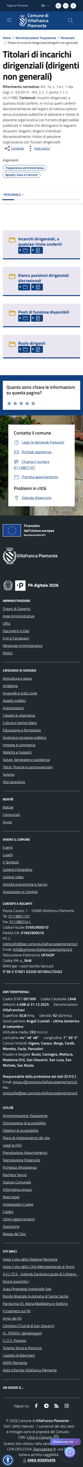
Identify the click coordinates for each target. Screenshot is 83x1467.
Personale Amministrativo (22, 645)
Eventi (8, 847)
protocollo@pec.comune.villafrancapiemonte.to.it (40, 944)
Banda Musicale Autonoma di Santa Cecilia (35, 1296)
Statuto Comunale (17, 1182)
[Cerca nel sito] (70, 20)
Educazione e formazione (22, 730)
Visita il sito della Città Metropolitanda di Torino (38, 1266)
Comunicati (11, 814)
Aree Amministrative (18, 616)
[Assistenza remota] (56, 1437)
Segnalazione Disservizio (21, 1160)
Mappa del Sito (14, 1234)
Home (7, 37)
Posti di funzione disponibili (43, 312)
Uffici (6, 623)
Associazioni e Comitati (20, 891)
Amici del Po (12, 1318)
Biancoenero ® (44, 1449)
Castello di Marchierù (19, 1355)
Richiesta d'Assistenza (20, 1167)
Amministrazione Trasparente (35, 37)
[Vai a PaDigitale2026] (31, 585)
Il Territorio (11, 862)
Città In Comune (39, 1437)
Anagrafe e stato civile (20, 693)
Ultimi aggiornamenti (19, 1219)
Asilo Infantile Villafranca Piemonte (30, 1370)
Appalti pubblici (14, 700)
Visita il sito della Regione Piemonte (30, 1259)
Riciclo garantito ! (16, 1281)
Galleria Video (13, 877)
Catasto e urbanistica (19, 715)
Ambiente (10, 685)
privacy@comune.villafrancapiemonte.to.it (45, 1082)
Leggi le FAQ (12, 1145)
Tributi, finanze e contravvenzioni (28, 767)
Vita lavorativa (14, 782)
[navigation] (9, 20)
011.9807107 (19, 916)
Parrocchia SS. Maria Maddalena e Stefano (35, 1303)
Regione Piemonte (17, 5)
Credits (8, 1211)
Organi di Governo (16, 608)
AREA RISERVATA (41, 1460)
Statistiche (11, 1226)
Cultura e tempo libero (20, 722)
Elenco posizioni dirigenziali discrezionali (43, 278)
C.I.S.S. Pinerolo (14, 1340)
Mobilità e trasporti (17, 752)
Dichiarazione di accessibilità (24, 1123)
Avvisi (7, 822)
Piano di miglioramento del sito (26, 1138)
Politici (8, 653)
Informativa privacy (17, 1189)
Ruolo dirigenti (31, 343)
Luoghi (8, 854)
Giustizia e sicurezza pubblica (24, 737)
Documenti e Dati (16, 631)
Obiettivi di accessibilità (20, 1130)
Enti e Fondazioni (16, 638)
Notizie (8, 807)
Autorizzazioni (13, 708)
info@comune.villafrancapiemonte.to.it (42, 949)
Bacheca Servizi (15, 1174)
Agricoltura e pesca (17, 678)
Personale (67, 37)
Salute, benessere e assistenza (26, 759)
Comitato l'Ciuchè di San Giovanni (28, 1325)
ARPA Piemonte (15, 1362)
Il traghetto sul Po (16, 1311)
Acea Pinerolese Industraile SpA (27, 1289)
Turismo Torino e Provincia (22, 1348)
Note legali (11, 1197)
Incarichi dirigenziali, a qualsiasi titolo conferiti (40, 241)
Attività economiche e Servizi (25, 884)
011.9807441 (20, 921)
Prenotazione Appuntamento (25, 1152)
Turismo (8, 774)
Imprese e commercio (19, 745)
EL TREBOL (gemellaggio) (22, 1333)
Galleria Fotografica (17, 869)
